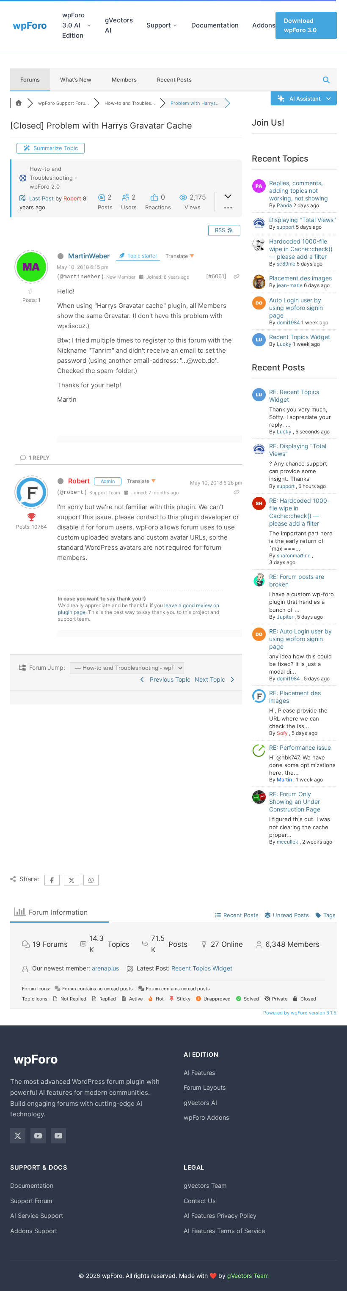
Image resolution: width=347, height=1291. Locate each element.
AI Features (199, 1072)
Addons (263, 25)
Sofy (282, 733)
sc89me (286, 263)
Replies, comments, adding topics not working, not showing (298, 190)
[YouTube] (38, 1135)
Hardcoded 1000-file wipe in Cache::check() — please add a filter (301, 249)
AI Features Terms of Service (224, 1230)
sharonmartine (294, 555)
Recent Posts (174, 79)
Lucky (284, 344)
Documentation (215, 25)
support (286, 227)
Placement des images (300, 278)
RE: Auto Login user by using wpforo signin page (300, 639)
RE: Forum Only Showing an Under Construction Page (294, 801)
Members (124, 79)
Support (158, 25)
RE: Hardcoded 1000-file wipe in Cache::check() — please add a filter (299, 512)
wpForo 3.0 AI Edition (73, 25)
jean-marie (290, 285)
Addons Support (33, 1230)
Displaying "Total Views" (302, 219)
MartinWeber (89, 256)
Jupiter (285, 617)
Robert (72, 198)
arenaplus (105, 968)
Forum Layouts (205, 1087)
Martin (284, 779)
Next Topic (212, 679)
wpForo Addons (206, 1117)
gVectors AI (119, 25)
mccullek (287, 842)
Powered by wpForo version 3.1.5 (299, 1013)
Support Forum (31, 1200)
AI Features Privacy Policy (220, 1215)
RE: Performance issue (300, 747)
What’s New (75, 79)
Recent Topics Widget (299, 336)
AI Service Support (36, 1215)
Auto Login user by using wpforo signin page (296, 307)
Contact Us (200, 1200)
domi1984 (288, 322)
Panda (284, 205)
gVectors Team (205, 1185)
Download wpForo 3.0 (300, 25)
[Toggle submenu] (88, 25)
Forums (30, 79)
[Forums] (18, 103)
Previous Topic (168, 679)
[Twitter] (17, 1135)
